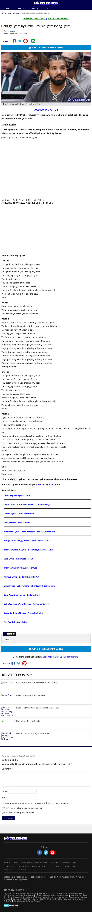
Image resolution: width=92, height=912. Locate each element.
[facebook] (39, 852)
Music (20, 8)
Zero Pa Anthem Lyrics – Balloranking (22, 595)
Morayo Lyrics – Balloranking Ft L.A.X (21, 577)
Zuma (38, 895)
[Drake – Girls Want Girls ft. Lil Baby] (7, 698)
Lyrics (74, 863)
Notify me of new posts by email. (19, 812)
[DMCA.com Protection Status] (46, 905)
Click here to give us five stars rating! (60, 656)
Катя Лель (78, 899)
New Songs (54, 863)
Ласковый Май (59, 893)
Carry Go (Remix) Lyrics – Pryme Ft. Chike (23, 613)
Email (4, 797)
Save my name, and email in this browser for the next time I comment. (36, 803)
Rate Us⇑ (75, 866)
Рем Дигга (76, 895)
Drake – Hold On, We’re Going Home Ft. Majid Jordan (37, 708)
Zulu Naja (31, 893)
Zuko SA (8, 901)
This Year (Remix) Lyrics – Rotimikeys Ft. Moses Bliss (28, 549)
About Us (7, 863)
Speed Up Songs (23, 866)
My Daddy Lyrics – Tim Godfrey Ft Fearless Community (29, 531)
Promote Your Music (38, 866)
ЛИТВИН (27, 899)
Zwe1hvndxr (49, 895)
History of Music (9, 866)
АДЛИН (7, 893)
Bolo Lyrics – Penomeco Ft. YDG (19, 558)
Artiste (35, 8)
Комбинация (75, 893)
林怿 (85, 895)
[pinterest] (25, 41)
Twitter (42, 484)
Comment (7, 768)
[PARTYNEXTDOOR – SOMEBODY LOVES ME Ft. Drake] (7, 686)
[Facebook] (14, 41)
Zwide (59, 899)
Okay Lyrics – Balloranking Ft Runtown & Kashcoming (29, 586)
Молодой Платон (25, 895)
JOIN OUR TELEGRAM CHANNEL (47, 47)
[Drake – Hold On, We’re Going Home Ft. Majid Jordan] (7, 711)
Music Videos (65, 863)
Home (7, 8)
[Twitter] (19, 41)
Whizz (10, 31)
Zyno (51, 897)
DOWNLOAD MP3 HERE (46, 109)
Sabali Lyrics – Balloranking (17, 522)
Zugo (35, 899)
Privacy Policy (27, 863)
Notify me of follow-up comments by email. (24, 808)
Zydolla (8, 897)
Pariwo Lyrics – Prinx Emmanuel (19, 513)
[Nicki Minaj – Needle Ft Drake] (7, 724)
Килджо (17, 899)
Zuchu (51, 899)
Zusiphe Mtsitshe (33, 897)
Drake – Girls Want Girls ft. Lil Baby (30, 695)
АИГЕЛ (43, 899)
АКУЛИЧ (18, 897)
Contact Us (16, 863)
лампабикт (44, 893)
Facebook (55, 484)
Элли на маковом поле (67, 897)
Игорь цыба (19, 893)
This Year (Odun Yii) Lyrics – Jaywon (20, 567)
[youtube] (52, 852)
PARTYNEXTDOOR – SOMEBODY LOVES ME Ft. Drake (37, 683)
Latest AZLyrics (13, 13)
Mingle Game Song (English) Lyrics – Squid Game (27, 540)
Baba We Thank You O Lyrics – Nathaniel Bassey (27, 604)
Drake (7, 639)
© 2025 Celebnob (9, 870)
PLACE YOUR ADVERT (58, 18)
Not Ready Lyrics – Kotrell (16, 622)
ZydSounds (9, 895)
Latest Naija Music (41, 863)
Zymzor (67, 899)
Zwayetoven (63, 895)
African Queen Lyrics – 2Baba (18, 495)
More (49, 8)
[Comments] (33, 41)
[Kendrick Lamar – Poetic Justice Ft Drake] (7, 736)
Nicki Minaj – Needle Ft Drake (28, 721)
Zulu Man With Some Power (27, 901)
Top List (58, 866)
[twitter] (46, 852)
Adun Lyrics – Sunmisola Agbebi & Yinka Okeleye (27, 504)
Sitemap (66, 866)
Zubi (45, 897)
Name (4, 791)
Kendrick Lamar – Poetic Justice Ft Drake (32, 733)
